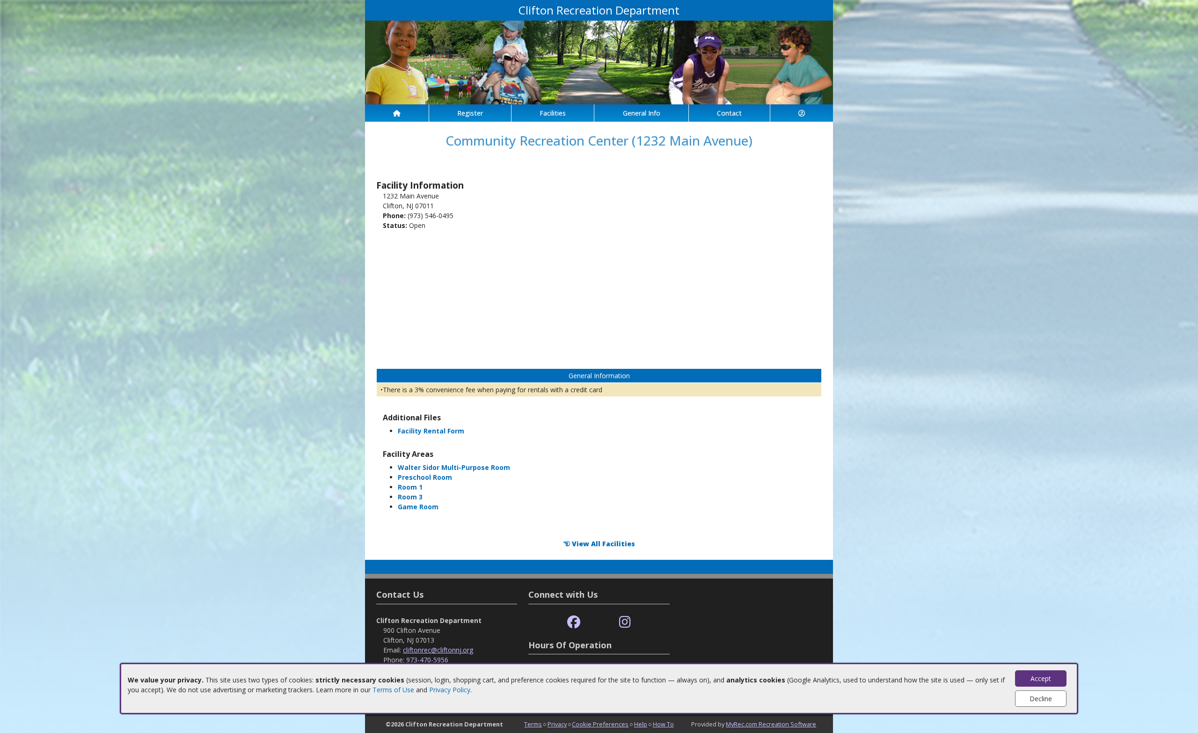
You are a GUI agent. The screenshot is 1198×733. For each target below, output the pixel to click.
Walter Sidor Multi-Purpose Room (454, 467)
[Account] (801, 113)
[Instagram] (625, 622)
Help (640, 724)
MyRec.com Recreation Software (771, 724)
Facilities (553, 113)
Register (470, 113)
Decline (1041, 698)
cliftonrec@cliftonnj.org (438, 649)
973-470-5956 (427, 659)
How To (663, 724)
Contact (729, 113)
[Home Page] (397, 113)
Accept (1040, 678)
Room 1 (410, 487)
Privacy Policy (449, 689)
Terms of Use (393, 689)
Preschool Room (425, 477)
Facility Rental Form (431, 430)
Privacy (557, 724)
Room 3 (410, 496)
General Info (641, 113)
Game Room (418, 506)
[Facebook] (573, 622)
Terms (533, 724)
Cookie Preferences (600, 724)
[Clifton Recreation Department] (599, 61)
